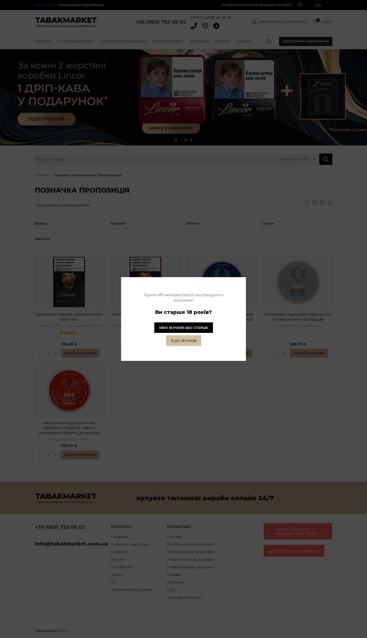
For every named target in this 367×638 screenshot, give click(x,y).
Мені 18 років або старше (183, 328)
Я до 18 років (183, 341)
